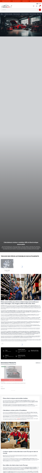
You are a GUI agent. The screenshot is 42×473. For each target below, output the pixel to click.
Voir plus (38, 362)
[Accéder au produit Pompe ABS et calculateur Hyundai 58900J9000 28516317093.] (13, 372)
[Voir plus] (7, 266)
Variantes (18, 418)
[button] (40, 10)
